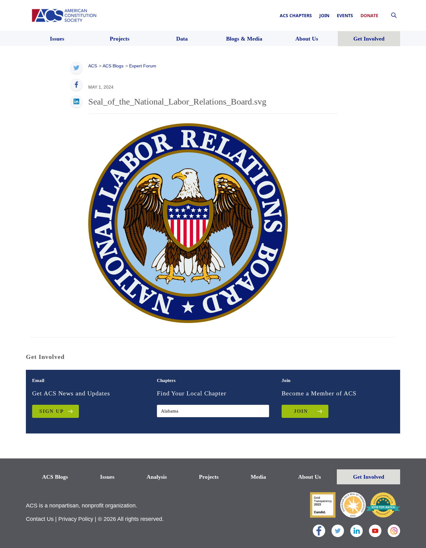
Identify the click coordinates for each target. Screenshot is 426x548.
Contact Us (40, 519)
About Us (309, 477)
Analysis (157, 477)
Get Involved (368, 477)
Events (345, 15)
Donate (369, 15)
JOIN (301, 411)
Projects (209, 477)
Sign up (51, 411)
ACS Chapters (296, 15)
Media (258, 477)
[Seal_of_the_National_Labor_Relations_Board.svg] (188, 222)
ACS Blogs (55, 477)
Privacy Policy (75, 519)
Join (324, 15)
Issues (107, 477)
